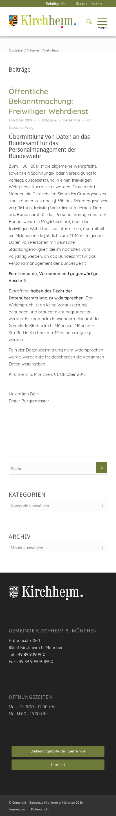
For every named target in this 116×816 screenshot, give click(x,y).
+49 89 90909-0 (30, 654)
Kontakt (58, 764)
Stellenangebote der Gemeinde (58, 751)
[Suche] (86, 21)
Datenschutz (40, 809)
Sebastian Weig (21, 127)
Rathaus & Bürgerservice (60, 120)
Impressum (17, 809)
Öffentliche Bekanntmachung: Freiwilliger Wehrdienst (48, 101)
